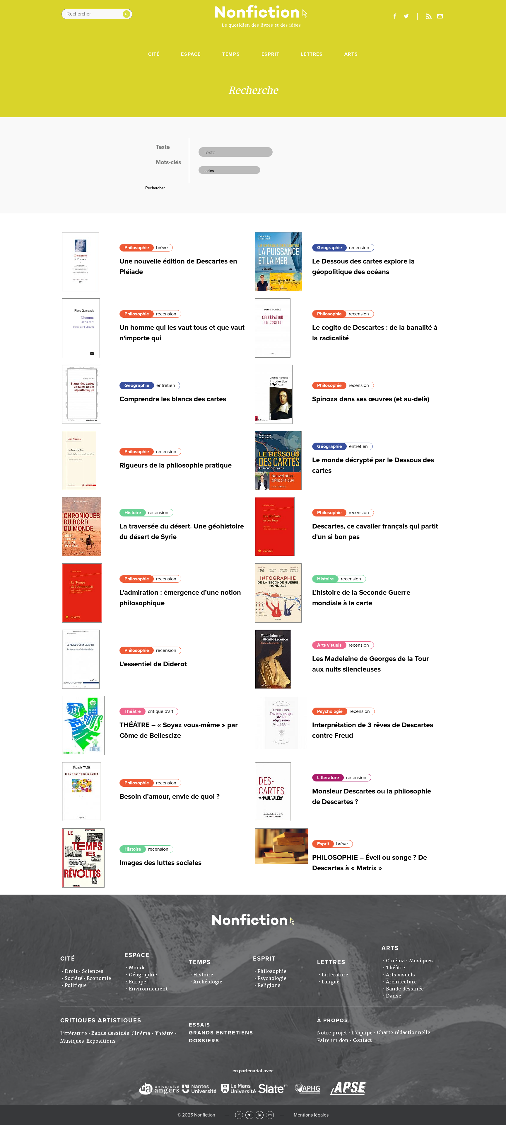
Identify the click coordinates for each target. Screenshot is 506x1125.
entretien (165, 385)
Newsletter (440, 16)
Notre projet (332, 1033)
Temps (231, 54)
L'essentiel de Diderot (153, 664)
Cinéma (395, 961)
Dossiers (204, 1040)
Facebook (239, 1115)
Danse (393, 996)
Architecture (401, 982)
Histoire (132, 513)
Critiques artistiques (100, 1020)
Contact (362, 1040)
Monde (137, 968)
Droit (71, 971)
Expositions (101, 1041)
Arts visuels (329, 645)
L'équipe (361, 1033)
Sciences (92, 971)
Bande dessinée (405, 989)
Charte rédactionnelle (403, 1032)
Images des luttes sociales (160, 863)
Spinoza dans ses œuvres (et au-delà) (370, 399)
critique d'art (160, 711)
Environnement (148, 989)
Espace (191, 54)
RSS (260, 1115)
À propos (332, 1020)
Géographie (329, 248)
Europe (137, 982)
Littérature (328, 778)
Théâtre (132, 711)
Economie (99, 978)
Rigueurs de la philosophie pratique (175, 465)
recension (359, 248)
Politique (76, 985)
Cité (154, 54)
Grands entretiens (221, 1032)
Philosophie (136, 248)
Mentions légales (311, 1115)
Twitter (249, 1115)
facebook (394, 16)
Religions (269, 985)
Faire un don (332, 1040)
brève (162, 248)
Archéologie (207, 982)
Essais (199, 1025)
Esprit (270, 54)
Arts (351, 54)
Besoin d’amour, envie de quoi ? (169, 796)
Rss (428, 16)
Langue (330, 982)
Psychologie (330, 711)
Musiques (421, 961)
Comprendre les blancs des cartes (172, 399)
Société (73, 978)
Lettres (312, 54)
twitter (406, 16)
